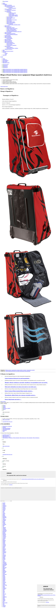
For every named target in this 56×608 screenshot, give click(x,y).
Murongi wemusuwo (8, 40)
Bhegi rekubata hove (8, 41)
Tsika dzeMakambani (6, 429)
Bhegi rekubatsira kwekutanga (10, 33)
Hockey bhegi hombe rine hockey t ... (13, 399)
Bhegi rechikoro (7, 46)
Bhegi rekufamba (10, 23)
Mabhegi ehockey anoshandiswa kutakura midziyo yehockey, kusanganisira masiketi (20, 370)
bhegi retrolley (7, 25)
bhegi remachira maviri (11, 17)
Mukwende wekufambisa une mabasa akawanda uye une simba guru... (21, 386)
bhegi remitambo (5, 60)
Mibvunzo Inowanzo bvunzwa (8, 51)
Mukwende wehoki (6, 62)
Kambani (4, 427)
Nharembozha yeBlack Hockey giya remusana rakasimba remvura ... (20, 395)
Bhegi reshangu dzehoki (13, 14)
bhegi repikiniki (9, 38)
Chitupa (6, 53)
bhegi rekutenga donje (11, 43)
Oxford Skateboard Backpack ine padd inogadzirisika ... (17, 378)
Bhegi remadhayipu (8, 9)
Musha (4, 3)
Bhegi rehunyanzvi (8, 26)
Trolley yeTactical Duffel (11, 29)
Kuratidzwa (5, 430)
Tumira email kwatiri (4, 86)
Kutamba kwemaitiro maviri (12, 30)
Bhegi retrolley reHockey (13, 15)
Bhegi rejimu (9, 18)
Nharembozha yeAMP (6, 436)
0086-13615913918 (6, 419)
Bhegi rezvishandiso (8, 5)
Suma (6, 54)
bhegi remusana (9, 16)
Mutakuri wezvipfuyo (8, 49)
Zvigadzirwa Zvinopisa (7, 434)
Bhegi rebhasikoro (8, 36)
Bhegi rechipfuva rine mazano (12, 28)
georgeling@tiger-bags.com (7, 421)
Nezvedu (4, 52)
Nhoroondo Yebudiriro (6, 428)
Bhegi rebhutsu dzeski (11, 21)
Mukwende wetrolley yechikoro (12, 48)
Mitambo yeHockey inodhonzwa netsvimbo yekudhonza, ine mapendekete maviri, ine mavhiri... (26, 382)
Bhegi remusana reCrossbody (10, 6)
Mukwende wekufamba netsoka (14, 24)
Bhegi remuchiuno (8, 32)
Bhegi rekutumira (8, 39)
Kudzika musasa (7, 35)
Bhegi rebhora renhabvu (11, 22)
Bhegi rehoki (5, 61)
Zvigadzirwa (5, 4)
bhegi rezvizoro (9, 44)
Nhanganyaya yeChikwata (7, 426)
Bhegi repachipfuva (12, 8)
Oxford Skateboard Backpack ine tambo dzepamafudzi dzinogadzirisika (17, 371)
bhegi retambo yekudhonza (11, 45)
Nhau (4, 50)
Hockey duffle (11, 13)
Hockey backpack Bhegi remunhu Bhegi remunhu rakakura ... (19, 391)
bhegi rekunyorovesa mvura (12, 19)
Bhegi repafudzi (10, 7)
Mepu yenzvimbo (6, 435)
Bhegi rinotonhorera (8, 37)
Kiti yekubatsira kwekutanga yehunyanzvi (14, 31)
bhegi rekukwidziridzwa (9, 42)
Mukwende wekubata (10, 27)
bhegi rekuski (9, 20)
